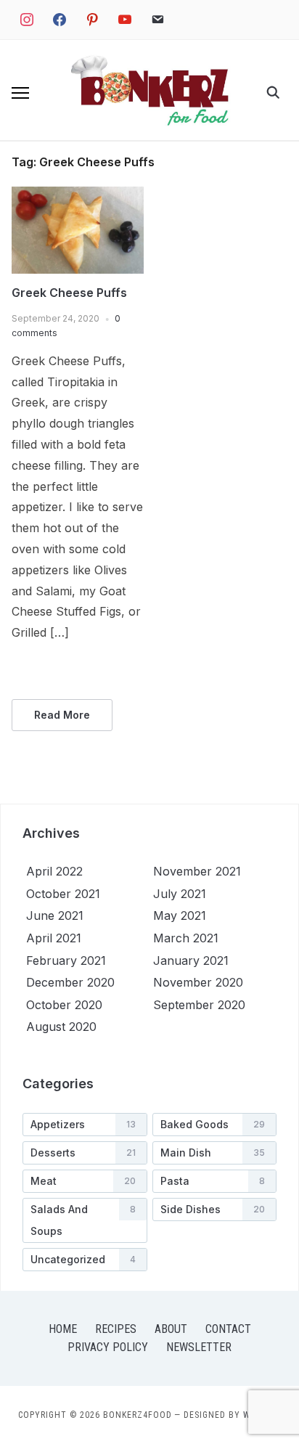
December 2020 (70, 982)
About (171, 1329)
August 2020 (61, 1026)
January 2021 (191, 960)
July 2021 (179, 893)
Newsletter (199, 1347)
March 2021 (185, 938)
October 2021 (63, 893)
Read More (62, 715)
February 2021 (66, 960)
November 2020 (198, 982)
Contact (228, 1329)
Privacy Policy (107, 1347)
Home (63, 1329)
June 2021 (54, 915)
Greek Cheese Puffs (69, 292)
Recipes (115, 1329)
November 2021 (197, 871)
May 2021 (179, 915)
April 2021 (53, 938)
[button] (20, 93)
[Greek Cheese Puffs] (78, 195)
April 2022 (54, 871)
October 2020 (64, 1005)
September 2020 (199, 1005)
